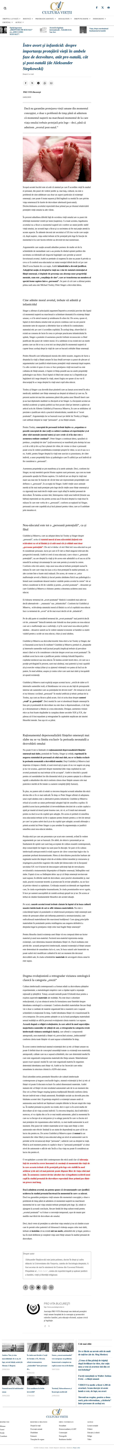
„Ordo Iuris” (42, 1271)
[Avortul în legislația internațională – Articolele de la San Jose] (43, 29)
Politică (89, 1429)
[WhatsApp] (45, 83)
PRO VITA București (32, 92)
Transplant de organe (37, 1439)
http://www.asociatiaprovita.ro (54, 1307)
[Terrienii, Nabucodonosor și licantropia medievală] (63, 1380)
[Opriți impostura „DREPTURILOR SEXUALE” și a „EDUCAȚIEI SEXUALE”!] (3, 29)
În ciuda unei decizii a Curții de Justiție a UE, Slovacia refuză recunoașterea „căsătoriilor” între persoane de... (37, 1362)
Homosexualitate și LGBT (67, 1429)
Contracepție (63, 1433)
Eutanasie (33, 1436)
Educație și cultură (93, 1433)
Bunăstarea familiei (65, 1439)
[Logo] (57, 7)
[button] (5, 8)
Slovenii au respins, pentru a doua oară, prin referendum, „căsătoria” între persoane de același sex (94, 1400)
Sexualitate (62, 1426)
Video (89, 1439)
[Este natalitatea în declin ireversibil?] (38, 1380)
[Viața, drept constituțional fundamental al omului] (83, 29)
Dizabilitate (34, 1433)
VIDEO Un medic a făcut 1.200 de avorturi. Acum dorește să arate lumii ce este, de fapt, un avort (94, 1388)
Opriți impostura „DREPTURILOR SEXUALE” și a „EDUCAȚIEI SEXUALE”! (21, 31)
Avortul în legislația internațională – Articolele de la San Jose (60, 30)
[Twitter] (102, 8)
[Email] (51, 83)
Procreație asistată (36, 1429)
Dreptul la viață (28, 74)
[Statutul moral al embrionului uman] (13, 1380)
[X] (32, 83)
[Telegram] (38, 83)
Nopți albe (76, 1447)
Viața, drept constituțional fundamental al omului (98, 30)
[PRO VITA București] (33, 1314)
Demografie (63, 1436)
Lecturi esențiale (92, 1426)
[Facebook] (96, 8)
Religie (89, 1436)
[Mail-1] (108, 8)
